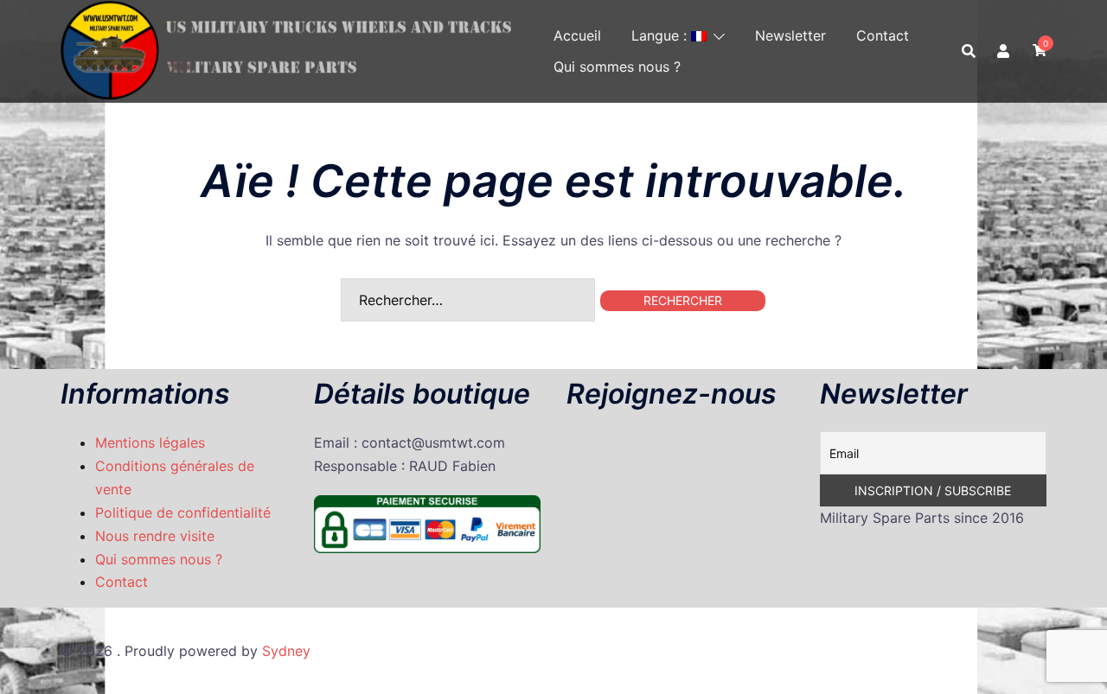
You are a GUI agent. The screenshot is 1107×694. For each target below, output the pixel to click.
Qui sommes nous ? (617, 66)
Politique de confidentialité (183, 512)
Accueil (577, 35)
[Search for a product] (969, 51)
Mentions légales (150, 442)
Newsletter (790, 35)
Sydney (286, 650)
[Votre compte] (1004, 51)
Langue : (661, 35)
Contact (882, 35)
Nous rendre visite (154, 535)
